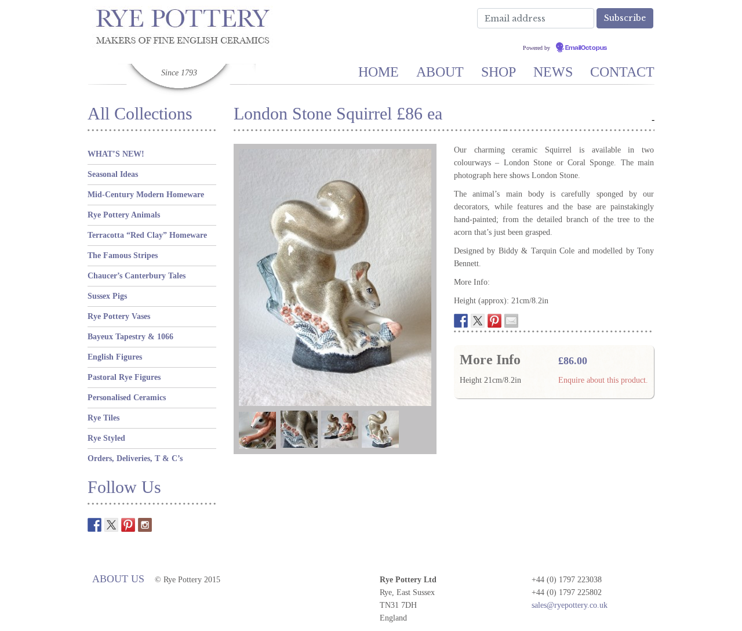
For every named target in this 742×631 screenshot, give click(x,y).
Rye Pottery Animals (124, 215)
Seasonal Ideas (113, 174)
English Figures (115, 357)
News (553, 71)
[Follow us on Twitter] (111, 525)
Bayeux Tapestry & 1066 (130, 336)
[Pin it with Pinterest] (494, 321)
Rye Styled (106, 438)
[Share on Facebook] (461, 321)
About (440, 71)
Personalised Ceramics (127, 397)
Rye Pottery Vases (119, 316)
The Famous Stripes (123, 255)
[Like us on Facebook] (94, 525)
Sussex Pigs (107, 296)
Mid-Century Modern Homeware (146, 194)
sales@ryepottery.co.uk (570, 605)
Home (378, 71)
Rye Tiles (103, 418)
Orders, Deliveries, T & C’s (135, 458)
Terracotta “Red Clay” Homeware (147, 235)
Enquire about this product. (603, 380)
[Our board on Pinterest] (128, 525)
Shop (498, 71)
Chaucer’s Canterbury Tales (137, 275)
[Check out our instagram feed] (145, 525)
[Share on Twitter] (478, 321)
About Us (118, 579)
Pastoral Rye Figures (124, 377)
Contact (622, 71)
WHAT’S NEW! (116, 154)
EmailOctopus (586, 48)
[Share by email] (511, 321)
